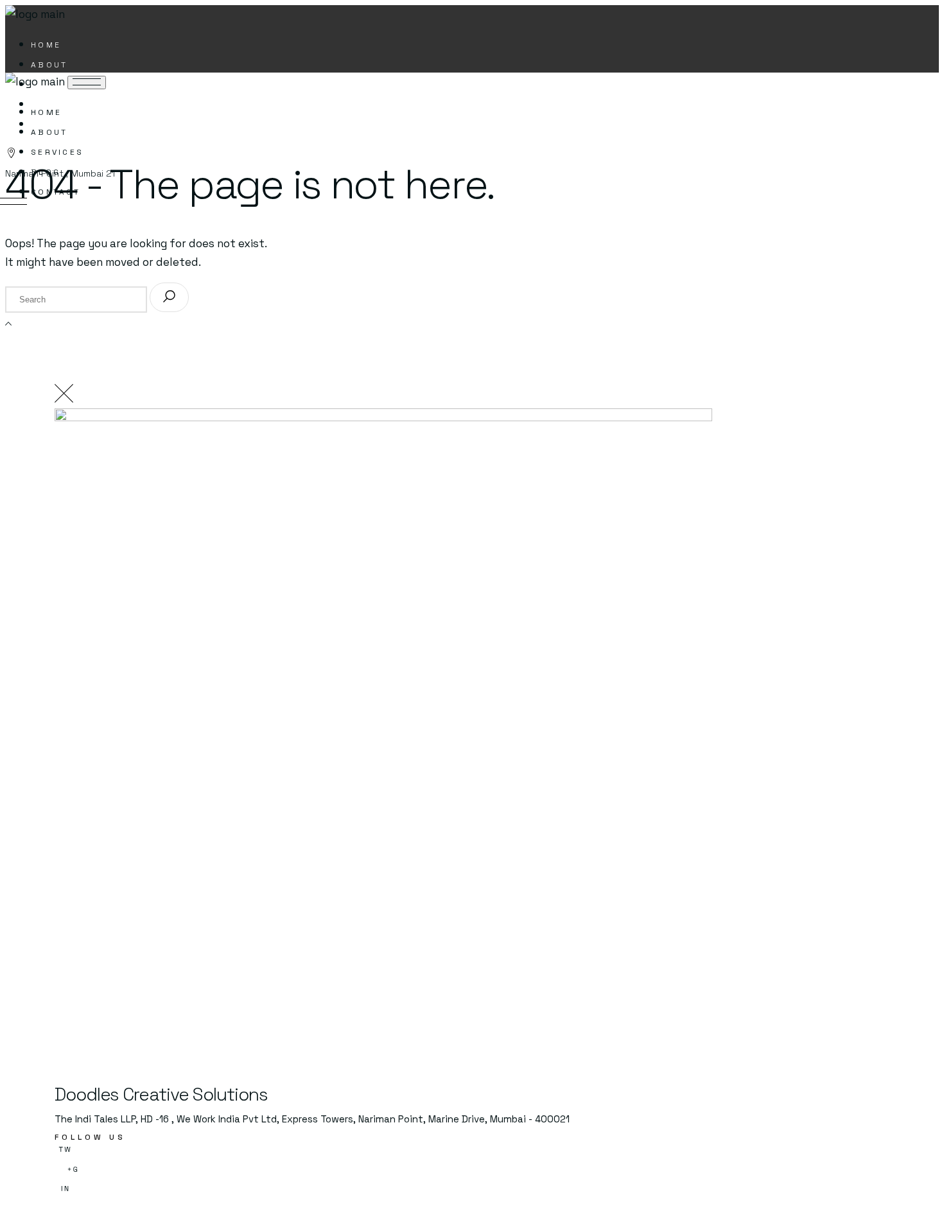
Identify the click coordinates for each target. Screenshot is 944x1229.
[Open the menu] (86, 82)
